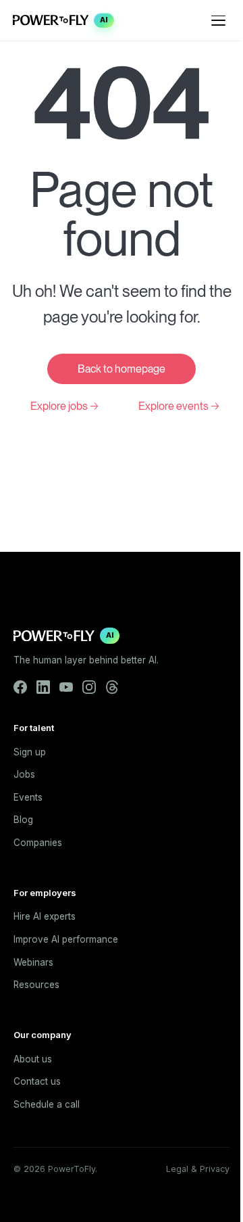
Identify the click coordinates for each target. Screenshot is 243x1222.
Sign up (30, 752)
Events (28, 797)
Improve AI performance (66, 939)
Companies (38, 842)
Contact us (37, 1081)
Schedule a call (47, 1104)
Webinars (33, 962)
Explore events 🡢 (178, 406)
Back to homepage (121, 368)
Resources (36, 984)
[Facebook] (20, 687)
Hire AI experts (45, 916)
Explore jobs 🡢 (64, 406)
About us (33, 1059)
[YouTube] (66, 687)
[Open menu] (219, 20)
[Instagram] (89, 687)
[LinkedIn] (43, 687)
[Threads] (112, 687)
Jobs (24, 774)
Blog (23, 819)
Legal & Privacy (198, 1169)
